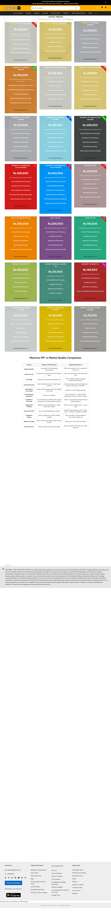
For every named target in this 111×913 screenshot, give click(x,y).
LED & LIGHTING (18, 13)
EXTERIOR (28, 13)
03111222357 (10, 874)
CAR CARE (45, 13)
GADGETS (66, 13)
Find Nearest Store (77, 876)
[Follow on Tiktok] (22, 878)
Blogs (32, 879)
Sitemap (74, 881)
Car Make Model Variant (37, 889)
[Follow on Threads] (25, 878)
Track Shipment (56, 879)
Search (74, 879)
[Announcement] (55, 2)
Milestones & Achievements (38, 870)
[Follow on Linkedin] (15, 878)
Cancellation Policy (77, 870)
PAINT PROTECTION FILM (78, 13)
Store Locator (34, 873)
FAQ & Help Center (36, 876)
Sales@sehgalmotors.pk (14, 870)
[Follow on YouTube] (19, 878)
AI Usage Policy (56, 895)
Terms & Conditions (57, 876)
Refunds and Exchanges (79, 873)
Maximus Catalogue (57, 887)
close (5, 2)
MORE (90, 13)
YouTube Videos (35, 886)
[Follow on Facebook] (5, 878)
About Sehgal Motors (57, 866)
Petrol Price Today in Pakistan (39, 892)
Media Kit (75, 893)
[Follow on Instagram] (12, 878)
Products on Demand (13, 883)
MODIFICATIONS (55, 13)
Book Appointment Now (20, 60)
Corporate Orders (77, 887)
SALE (96, 13)
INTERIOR (36, 13)
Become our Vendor (77, 884)
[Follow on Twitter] (9, 878)
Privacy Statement (57, 873)
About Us (54, 870)
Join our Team (76, 890)
